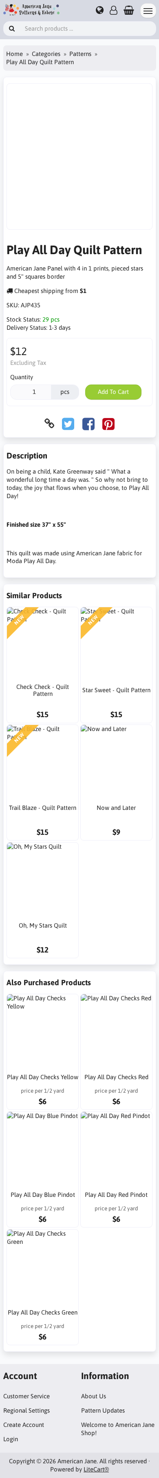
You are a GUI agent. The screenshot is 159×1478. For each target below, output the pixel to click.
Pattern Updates (103, 1410)
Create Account (23, 1424)
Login (10, 1439)
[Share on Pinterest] (108, 423)
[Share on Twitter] (68, 423)
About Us (93, 1396)
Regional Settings (26, 1410)
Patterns (80, 53)
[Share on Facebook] (88, 423)
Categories (46, 53)
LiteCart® (96, 1469)
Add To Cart (113, 391)
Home (14, 53)
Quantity (21, 376)
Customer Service (26, 1396)
